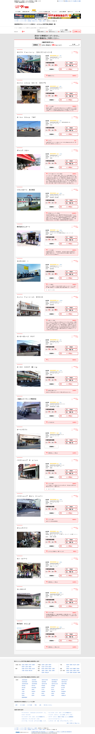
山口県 (67, 666)
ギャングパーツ (22, 528)
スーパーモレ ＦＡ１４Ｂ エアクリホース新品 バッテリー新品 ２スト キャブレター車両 (41, 720)
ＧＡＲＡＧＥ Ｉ (23, 261)
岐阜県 (43, 668)
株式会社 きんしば (23, 623)
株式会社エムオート (23, 226)
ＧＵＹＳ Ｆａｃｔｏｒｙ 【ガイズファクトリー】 (35, 52)
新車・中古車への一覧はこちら (73, 723)
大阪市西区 (34, 679)
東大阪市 (43, 695)
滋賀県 (43, 670)
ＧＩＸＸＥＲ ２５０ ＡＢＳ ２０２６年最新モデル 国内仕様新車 (63, 712)
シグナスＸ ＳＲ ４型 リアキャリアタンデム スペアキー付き (62, 720)
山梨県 (46, 664)
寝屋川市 (53, 691)
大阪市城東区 (54, 681)
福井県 (49, 666)
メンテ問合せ (69, 69)
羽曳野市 (63, 693)
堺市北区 (23, 687)
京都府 (46, 670)
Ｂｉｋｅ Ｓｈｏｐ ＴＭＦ (26, 117)
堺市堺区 (23, 685)
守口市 (43, 689)
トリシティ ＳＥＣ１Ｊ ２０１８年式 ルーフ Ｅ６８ (60, 714)
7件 (60, 402)
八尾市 (23, 691)
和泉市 (43, 693)
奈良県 (43, 672)
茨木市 (62, 689)
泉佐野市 (33, 691)
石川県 (46, 666)
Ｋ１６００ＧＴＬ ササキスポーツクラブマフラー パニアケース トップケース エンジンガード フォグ (44, 712)
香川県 (71, 668)
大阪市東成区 (24, 681)
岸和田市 (43, 687)
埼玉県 (33, 668)
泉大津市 (63, 687)
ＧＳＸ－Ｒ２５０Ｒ (26, 714)
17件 (61, 153)
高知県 (78, 668)
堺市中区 (33, 685)
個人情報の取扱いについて (44, 731)
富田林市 (43, 691)
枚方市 (52, 689)
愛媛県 (74, 668)
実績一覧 (71, 65)
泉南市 (52, 695)
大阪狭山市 (63, 695)
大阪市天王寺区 (45, 679)
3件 (60, 55)
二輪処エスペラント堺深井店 (26, 399)
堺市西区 (53, 685)
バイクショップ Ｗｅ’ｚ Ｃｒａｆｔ (30, 496)
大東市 (33, 693)
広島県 (78, 664)
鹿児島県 (75, 672)
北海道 (23, 664)
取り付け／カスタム (48, 705)
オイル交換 (22, 705)
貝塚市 (33, 689)
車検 (36, 705)
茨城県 (23, 668)
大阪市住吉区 (64, 681)
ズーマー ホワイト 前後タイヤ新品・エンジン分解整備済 (61, 716)
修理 (16, 705)
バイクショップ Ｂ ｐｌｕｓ (27, 460)
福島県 (30, 666)
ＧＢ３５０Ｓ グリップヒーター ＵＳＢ (30, 718)
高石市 (44, 20)
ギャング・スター (23, 150)
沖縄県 (78, 672)
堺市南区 (63, 685)
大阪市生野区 (34, 681)
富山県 (43, 666)
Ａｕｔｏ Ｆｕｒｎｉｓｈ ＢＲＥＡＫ (30, 297)
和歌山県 (47, 672)
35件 (61, 264)
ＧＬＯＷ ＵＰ (21, 589)
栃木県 (26, 668)
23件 (61, 230)
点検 (40, 705)
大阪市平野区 (64, 683)
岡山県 (74, 664)
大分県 (67, 672)
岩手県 (30, 664)
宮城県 (33, 664)
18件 (61, 193)
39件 (61, 627)
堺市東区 (43, 685)
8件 (60, 86)
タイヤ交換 (29, 705)
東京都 (26, 670)
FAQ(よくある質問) (60, 731)
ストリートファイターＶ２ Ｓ (55, 718)
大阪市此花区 (24, 679)
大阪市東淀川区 (64, 679)
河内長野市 (63, 691)
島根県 (71, 664)
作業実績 (29, 20)
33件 (61, 562)
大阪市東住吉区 (25, 683)
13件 (61, 592)
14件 (61, 499)
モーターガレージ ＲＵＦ (26, 336)
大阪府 (35, 19)
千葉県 (23, 670)
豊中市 (52, 687)
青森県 (26, 664)
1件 (60, 120)
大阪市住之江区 (54, 683)
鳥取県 (67, 664)
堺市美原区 (34, 687)
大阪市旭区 (44, 681)
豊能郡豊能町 (24, 697)
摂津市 (33, 695)
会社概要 (33, 731)
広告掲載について (53, 731)
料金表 (71, 62)
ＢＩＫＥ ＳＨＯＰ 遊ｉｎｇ (27, 367)
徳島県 (67, 668)
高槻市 (23, 689)
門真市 (23, 695)
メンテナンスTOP (23, 19)
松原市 (23, 693)
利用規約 (37, 731)
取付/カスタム (30, 19)
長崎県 (74, 670)
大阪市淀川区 (44, 683)
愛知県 (49, 668)
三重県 (53, 668)
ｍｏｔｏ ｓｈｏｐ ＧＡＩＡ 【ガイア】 (31, 83)
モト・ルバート (22, 558)
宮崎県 (71, 672)
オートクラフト (22, 429)
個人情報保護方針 (68, 731)
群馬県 (30, 668)
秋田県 (23, 666)
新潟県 (43, 664)
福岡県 (67, 670)
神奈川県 (30, 670)
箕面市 (52, 693)
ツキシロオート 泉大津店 (26, 190)
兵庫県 (53, 670)
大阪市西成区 (34, 683)
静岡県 (46, 668)
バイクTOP (16, 19)
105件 (61, 300)
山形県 (26, 666)
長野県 (49, 664)
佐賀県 (71, 670)
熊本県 (78, 670)
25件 (61, 531)
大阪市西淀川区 (54, 679)
